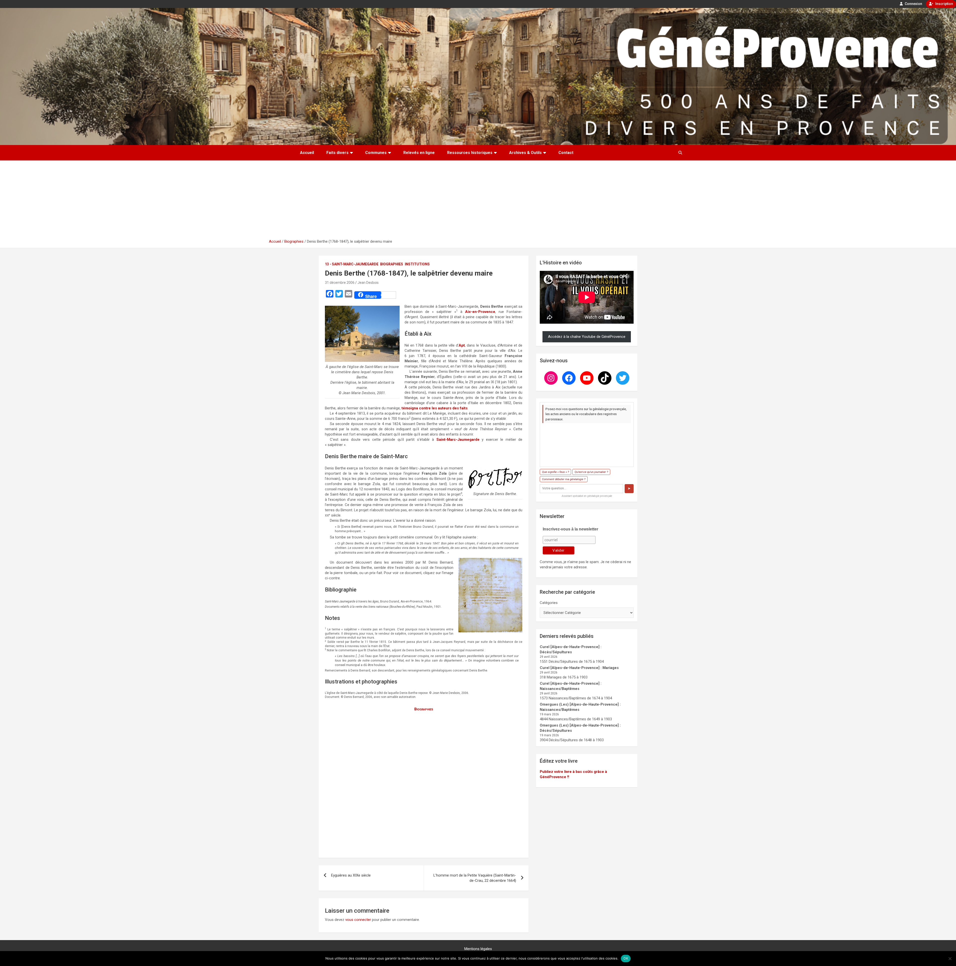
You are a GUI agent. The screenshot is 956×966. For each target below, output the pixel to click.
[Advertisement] (478, 201)
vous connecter (358, 919)
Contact (565, 152)
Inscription (944, 4)
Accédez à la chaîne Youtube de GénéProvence (586, 336)
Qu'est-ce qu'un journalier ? (591, 472)
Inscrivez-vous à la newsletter (570, 529)
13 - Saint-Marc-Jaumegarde (351, 264)
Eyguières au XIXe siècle (351, 875)
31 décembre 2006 (340, 283)
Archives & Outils (525, 152)
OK (625, 958)
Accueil (307, 152)
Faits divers (337, 152)
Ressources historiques (469, 152)
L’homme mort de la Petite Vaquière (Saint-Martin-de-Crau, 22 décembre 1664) (474, 878)
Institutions (417, 264)
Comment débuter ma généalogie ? (563, 479)
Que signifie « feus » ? (555, 472)
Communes (376, 152)
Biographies (391, 264)
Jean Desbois (368, 283)
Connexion (913, 4)
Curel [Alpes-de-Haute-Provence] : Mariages (579, 668)
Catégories (549, 602)
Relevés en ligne (419, 152)
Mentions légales (478, 949)
